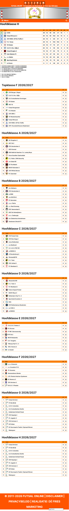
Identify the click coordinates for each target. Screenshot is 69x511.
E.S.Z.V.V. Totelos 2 (14, 325)
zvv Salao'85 (12, 161)
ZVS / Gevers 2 (12, 346)
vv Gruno (9, 63)
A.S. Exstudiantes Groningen (17, 98)
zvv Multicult (13, 245)
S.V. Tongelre (12, 340)
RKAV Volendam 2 (14, 167)
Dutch (52, 509)
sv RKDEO (12, 311)
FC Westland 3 (13, 266)
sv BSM (11, 194)
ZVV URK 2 (12, 113)
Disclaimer (54, 496)
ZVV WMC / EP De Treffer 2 (15, 39)
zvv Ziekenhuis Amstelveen (17, 218)
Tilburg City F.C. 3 (13, 343)
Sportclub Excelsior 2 (15, 299)
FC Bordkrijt (12, 403)
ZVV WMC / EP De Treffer (16, 123)
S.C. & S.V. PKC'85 (14, 248)
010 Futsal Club (13, 236)
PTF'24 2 (10, 334)
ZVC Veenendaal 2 (14, 209)
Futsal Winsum (13, 120)
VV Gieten (10, 45)
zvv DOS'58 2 (13, 197)
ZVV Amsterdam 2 (14, 191)
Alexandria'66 (13, 280)
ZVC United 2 (13, 263)
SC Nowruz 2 (12, 379)
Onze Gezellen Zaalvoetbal (17, 155)
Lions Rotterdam (14, 242)
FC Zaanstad (12, 173)
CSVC (8, 33)
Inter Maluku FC (12, 54)
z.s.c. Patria (12, 203)
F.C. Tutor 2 (12, 283)
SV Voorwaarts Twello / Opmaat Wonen (21, 427)
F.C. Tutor (12, 260)
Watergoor (12, 430)
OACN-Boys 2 (13, 293)
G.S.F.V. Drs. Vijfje (14, 95)
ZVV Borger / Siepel (14, 92)
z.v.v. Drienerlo (12, 364)
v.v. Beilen (10, 57)
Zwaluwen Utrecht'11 (15, 221)
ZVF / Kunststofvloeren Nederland (19, 126)
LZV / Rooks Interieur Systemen (17, 376)
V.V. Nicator (12, 110)
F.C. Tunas (10, 42)
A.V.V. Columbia (13, 406)
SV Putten (12, 424)
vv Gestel (11, 350)
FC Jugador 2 (13, 418)
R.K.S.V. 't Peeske (13, 385)
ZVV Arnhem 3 (13, 421)
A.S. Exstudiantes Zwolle (16, 409)
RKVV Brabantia (13, 337)
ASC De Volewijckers (15, 212)
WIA (10, 302)
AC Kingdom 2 (13, 140)
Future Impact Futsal (15, 290)
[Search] (66, 20)
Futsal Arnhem (13, 400)
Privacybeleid (19, 501)
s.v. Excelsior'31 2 (13, 367)
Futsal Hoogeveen (14, 107)
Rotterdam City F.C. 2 (15, 296)
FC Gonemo (11, 370)
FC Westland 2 (13, 287)
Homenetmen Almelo (14, 373)
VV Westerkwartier (14, 116)
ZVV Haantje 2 (13, 415)
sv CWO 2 (12, 308)
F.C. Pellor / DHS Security (16, 158)
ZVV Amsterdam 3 (14, 146)
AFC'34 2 (11, 143)
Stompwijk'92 (13, 257)
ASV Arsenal (12, 149)
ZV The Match (13, 164)
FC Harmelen (13, 200)
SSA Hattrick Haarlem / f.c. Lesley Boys (20, 152)
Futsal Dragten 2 (12, 51)
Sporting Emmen (12, 60)
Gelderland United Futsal (16, 412)
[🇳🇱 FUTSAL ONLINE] (34, 13)
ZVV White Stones (14, 170)
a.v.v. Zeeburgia (13, 215)
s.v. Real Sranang (14, 206)
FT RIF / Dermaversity (14, 331)
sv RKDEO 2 (12, 251)
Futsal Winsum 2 (12, 36)
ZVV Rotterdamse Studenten (17, 305)
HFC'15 (11, 104)
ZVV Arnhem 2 (12, 382)
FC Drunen (11, 328)
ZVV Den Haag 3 (13, 239)
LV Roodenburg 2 (14, 254)
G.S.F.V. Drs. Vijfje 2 (13, 48)
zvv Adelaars (13, 188)
